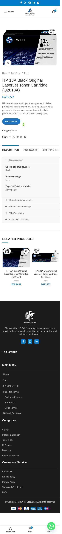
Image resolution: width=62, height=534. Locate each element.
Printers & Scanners (11, 435)
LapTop (5, 430)
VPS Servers (10, 403)
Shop (5, 380)
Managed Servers (11, 392)
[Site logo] (30, 12)
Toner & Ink (16, 73)
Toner (26, 73)
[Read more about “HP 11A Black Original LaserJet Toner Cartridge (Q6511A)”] (26, 251)
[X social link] (25, 2)
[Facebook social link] (21, 2)
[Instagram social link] (30, 341)
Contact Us (7, 472)
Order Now (11, 122)
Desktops (6, 450)
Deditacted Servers (13, 397)
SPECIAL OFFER (11, 386)
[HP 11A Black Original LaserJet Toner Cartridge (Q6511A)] (16, 257)
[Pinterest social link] (29, 2)
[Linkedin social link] (34, 2)
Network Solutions (12, 413)
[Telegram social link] (38, 2)
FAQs (4, 492)
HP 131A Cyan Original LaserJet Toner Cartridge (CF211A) (46, 274)
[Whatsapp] (51, 526)
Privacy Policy (8, 482)
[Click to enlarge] (8, 63)
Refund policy (8, 477)
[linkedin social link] (36, 341)
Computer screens (10, 456)
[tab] (10, 149)
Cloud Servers (11, 408)
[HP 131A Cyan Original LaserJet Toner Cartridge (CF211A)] (46, 257)
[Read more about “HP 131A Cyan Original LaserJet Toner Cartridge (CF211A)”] (55, 251)
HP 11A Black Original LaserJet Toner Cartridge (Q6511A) (16, 274)
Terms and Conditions (12, 487)
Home (5, 73)
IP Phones (6, 445)
